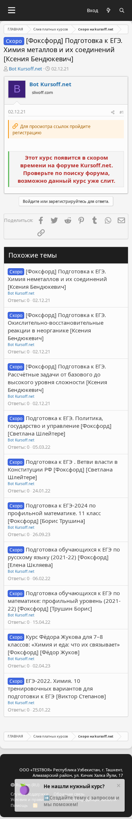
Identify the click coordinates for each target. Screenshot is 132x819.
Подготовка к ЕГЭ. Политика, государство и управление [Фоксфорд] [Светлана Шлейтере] (59, 425)
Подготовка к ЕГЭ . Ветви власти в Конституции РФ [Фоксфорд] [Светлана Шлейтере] (63, 469)
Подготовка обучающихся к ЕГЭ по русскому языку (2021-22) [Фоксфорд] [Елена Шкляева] (64, 557)
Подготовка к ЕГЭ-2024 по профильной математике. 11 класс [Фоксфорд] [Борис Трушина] (54, 513)
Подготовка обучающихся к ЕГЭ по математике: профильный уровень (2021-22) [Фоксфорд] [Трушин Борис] (64, 600)
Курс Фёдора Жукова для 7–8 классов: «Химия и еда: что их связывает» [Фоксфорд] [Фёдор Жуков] (64, 644)
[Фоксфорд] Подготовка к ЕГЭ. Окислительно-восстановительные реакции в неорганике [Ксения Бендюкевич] (57, 326)
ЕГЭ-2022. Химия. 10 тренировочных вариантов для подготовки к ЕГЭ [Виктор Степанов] (57, 688)
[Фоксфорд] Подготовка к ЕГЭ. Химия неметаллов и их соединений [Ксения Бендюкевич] (57, 278)
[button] (11, 10)
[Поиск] (122, 10)
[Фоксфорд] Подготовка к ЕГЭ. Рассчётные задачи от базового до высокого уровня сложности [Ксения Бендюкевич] (57, 378)
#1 (122, 112)
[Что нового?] (108, 10)
